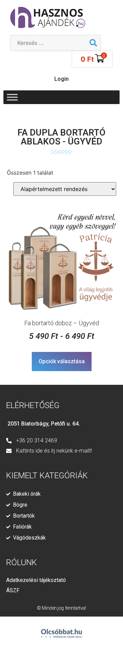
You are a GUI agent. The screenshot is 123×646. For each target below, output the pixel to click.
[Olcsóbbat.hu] (61, 630)
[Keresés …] (48, 42)
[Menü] (12, 97)
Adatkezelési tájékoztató (36, 580)
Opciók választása (62, 361)
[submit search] (93, 43)
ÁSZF (12, 590)
